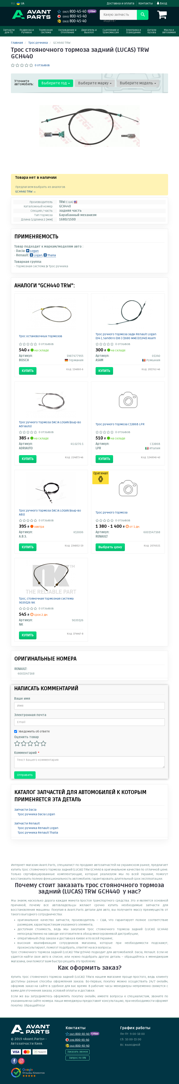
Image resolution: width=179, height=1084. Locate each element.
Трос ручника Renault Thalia (38, 832)
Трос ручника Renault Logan (38, 828)
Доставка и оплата (120, 3)
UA (22, 3)
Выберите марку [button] (93, 83)
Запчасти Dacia (25, 810)
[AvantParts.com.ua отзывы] (28, 1072)
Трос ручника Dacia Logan (36, 814)
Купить (28, 371)
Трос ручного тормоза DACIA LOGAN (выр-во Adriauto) (50, 424)
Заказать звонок (77, 1051)
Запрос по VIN (77, 1058)
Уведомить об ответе (34, 731)
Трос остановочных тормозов (40, 336)
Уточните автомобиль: (24, 82)
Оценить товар (26, 737)
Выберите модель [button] (137, 83)
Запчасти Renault (27, 823)
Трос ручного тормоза (111, 512)
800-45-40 (75, 11)
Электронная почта (30, 715)
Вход (163, 3)
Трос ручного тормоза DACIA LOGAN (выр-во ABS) (50, 512)
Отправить (25, 775)
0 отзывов (42, 65)
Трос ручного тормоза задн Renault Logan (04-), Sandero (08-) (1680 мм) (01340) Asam (126, 336)
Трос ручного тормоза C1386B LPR (120, 424)
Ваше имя (22, 699)
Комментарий (26, 753)
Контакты (145, 3)
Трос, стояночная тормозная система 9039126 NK (46, 600)
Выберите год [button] (54, 83)
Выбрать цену (110, 547)
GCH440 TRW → (25, 191)
